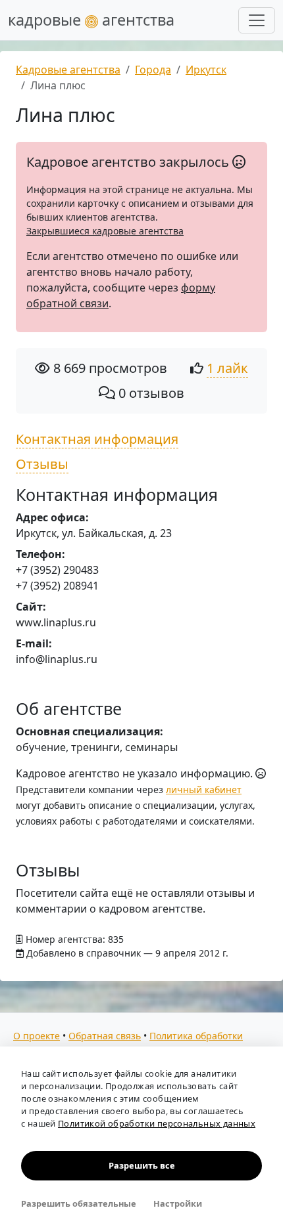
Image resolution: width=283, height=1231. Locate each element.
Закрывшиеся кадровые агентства (105, 231)
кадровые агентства (91, 19)
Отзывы (42, 464)
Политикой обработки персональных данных (156, 1123)
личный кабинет (204, 789)
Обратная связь (104, 1035)
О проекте (36, 1035)
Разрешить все (142, 1165)
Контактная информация (97, 439)
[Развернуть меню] (256, 20)
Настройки (177, 1203)
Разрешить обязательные (78, 1203)
